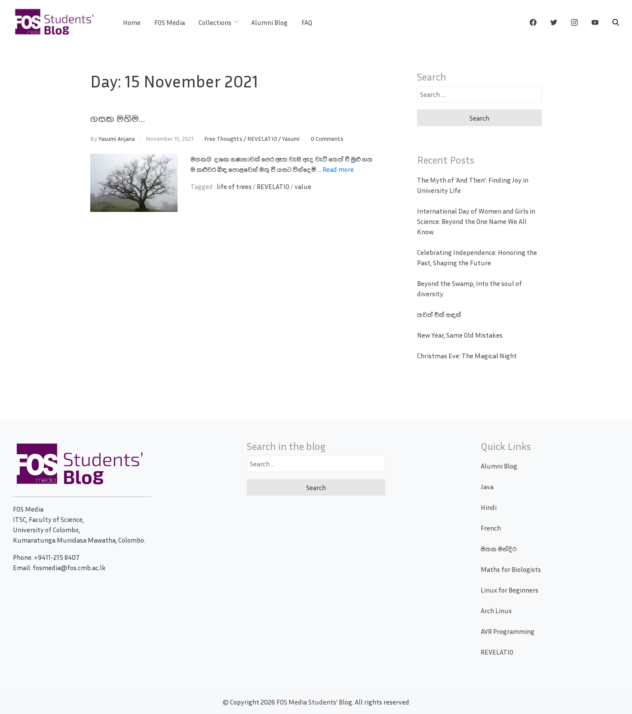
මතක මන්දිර (498, 548)
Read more (338, 169)
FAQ (306, 22)
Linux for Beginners (509, 590)
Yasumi (291, 138)
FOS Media (169, 22)
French (491, 528)
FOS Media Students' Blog (314, 702)
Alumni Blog (269, 22)
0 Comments (327, 138)
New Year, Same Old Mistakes (460, 335)
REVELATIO (262, 138)
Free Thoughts (223, 138)
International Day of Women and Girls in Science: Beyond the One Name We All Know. (476, 221)
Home (132, 22)
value (303, 186)
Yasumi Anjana (116, 138)
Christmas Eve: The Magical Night (467, 355)
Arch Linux (496, 610)
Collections (215, 22)
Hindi (489, 507)
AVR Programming (507, 631)
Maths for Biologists (511, 569)
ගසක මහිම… (117, 118)
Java (487, 486)
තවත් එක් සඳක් (439, 314)
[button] (615, 22)
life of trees (234, 186)
